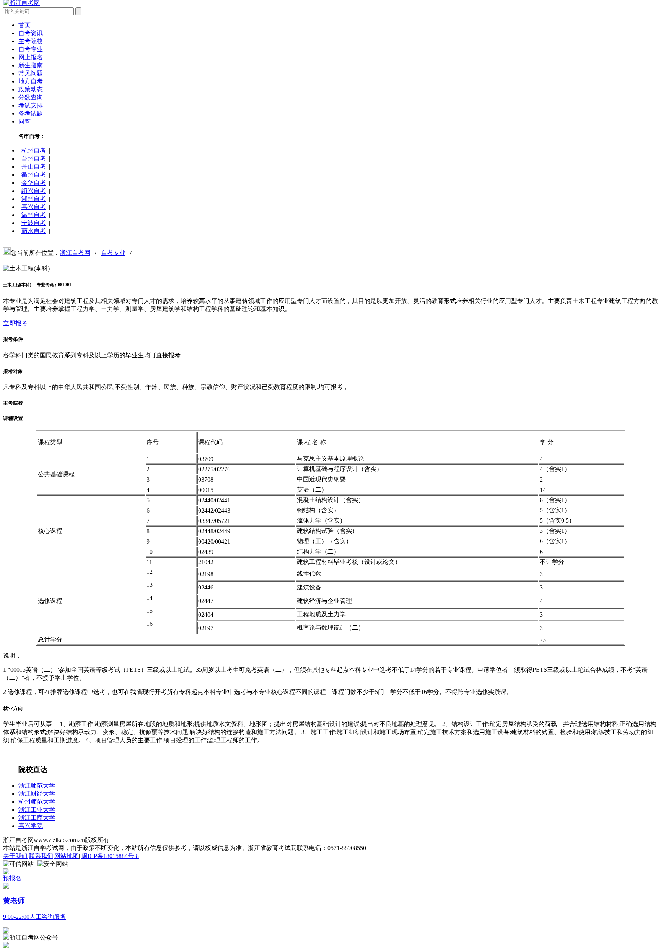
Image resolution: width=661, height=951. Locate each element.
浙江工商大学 (36, 817)
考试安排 (30, 105)
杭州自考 (33, 150)
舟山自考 (33, 166)
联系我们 (41, 856)
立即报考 (15, 323)
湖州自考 (33, 198)
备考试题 (30, 113)
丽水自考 (33, 231)
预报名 (12, 878)
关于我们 (15, 856)
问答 (24, 121)
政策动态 (30, 89)
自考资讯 (30, 33)
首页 (24, 25)
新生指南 (30, 65)
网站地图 (66, 856)
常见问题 (30, 73)
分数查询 (30, 97)
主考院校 (30, 41)
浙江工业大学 (36, 809)
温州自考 (33, 215)
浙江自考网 (75, 252)
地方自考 (30, 81)
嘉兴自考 (33, 207)
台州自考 (33, 158)
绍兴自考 (33, 190)
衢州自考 (33, 174)
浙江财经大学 (36, 793)
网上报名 (30, 57)
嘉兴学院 (30, 825)
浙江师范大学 (36, 785)
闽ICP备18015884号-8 (110, 856)
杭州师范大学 (36, 801)
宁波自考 (33, 223)
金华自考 (33, 182)
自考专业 (30, 49)
